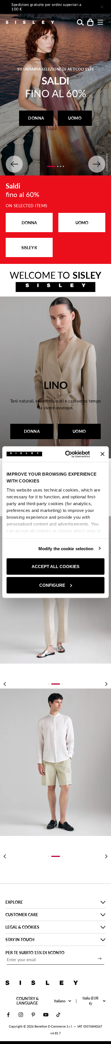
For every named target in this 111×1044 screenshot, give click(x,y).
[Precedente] (4, 684)
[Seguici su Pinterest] (33, 1014)
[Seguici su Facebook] (8, 1014)
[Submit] (99, 958)
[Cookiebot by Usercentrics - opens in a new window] (67, 454)
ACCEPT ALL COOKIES (55, 566)
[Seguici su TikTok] (58, 1014)
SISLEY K (29, 247)
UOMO (74, 118)
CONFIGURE (52, 585)
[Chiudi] (101, 6)
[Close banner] (102, 454)
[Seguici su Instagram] (21, 1014)
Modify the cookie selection (66, 548)
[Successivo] (86, 6)
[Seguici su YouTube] (46, 1014)
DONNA (36, 118)
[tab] (49, 684)
